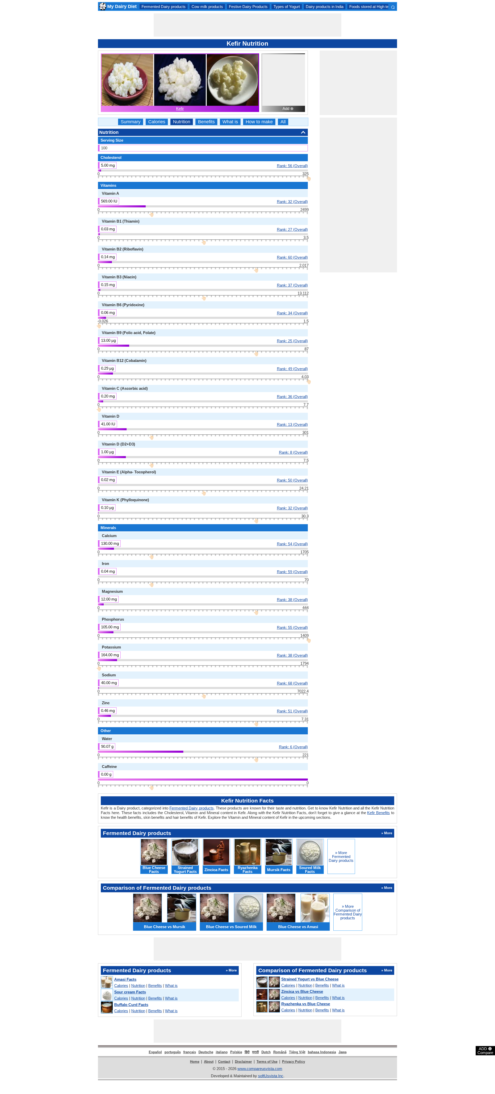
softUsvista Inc (270, 1076)
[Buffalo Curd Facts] (106, 1007)
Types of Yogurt (287, 6)
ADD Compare (485, 1050)
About (208, 1062)
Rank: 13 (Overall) (292, 424)
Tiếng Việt (297, 1052)
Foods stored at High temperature (377, 6)
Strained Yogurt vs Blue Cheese (310, 979)
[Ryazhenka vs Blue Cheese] (267, 1007)
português (172, 1052)
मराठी (255, 1052)
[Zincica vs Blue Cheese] (267, 995)
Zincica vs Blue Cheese (302, 991)
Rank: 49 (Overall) (292, 369)
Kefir (180, 108)
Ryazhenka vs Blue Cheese (305, 1004)
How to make (259, 122)
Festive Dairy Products (248, 6)
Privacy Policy (293, 1062)
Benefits (206, 122)
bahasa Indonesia (322, 1052)
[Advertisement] (247, 25)
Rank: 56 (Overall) (292, 166)
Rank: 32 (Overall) (292, 201)
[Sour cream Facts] (106, 995)
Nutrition (181, 122)
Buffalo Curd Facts (131, 1004)
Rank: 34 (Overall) (292, 313)
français (189, 1052)
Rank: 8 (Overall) (293, 452)
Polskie (236, 1052)
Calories (156, 122)
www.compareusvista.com (259, 1068)
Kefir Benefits (378, 813)
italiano (222, 1052)
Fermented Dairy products (164, 6)
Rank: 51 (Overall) (292, 711)
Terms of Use (267, 1062)
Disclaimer (243, 1062)
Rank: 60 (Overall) (292, 257)
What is (230, 122)
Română (279, 1052)
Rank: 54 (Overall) (292, 544)
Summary (131, 122)
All (283, 122)
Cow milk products (207, 6)
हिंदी (247, 1052)
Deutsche (206, 1052)
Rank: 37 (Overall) (292, 285)
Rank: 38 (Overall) (292, 599)
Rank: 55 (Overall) (292, 627)
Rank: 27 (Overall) (292, 229)
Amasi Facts (125, 979)
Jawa (342, 1052)
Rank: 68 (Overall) (292, 683)
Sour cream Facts (130, 992)
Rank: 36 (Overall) (292, 396)
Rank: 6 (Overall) (293, 747)
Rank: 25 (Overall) (292, 341)
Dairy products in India (324, 6)
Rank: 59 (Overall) (292, 572)
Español (155, 1052)
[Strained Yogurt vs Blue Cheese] (267, 982)
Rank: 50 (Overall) (292, 480)
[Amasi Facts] (106, 982)
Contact (224, 1062)
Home (194, 1062)
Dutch (266, 1052)
